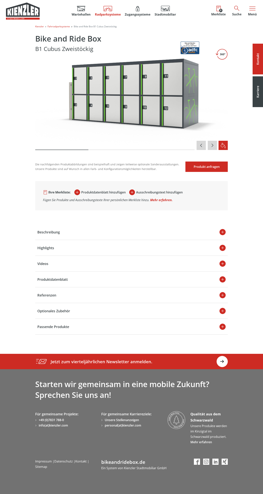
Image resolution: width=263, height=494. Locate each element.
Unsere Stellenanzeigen (122, 420)
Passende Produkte (53, 326)
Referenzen (46, 295)
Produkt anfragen (207, 167)
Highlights (45, 248)
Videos (42, 263)
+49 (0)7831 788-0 (51, 420)
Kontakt (258, 59)
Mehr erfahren (201, 442)
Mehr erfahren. (161, 200)
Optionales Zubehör (53, 311)
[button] (108, 11)
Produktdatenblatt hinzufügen (103, 192)
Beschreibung (48, 232)
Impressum (44, 461)
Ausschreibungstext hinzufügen (159, 192)
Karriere (258, 92)
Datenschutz (64, 461)
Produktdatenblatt (52, 279)
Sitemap (41, 467)
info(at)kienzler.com (53, 425)
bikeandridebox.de (123, 462)
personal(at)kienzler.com (123, 425)
